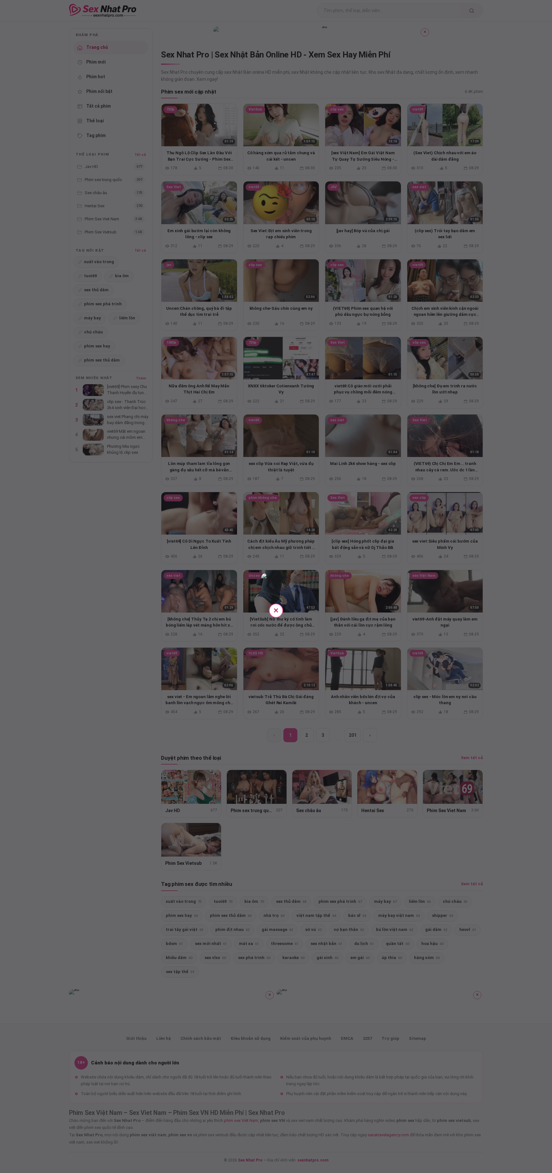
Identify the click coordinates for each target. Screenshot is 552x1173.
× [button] (276, 610)
